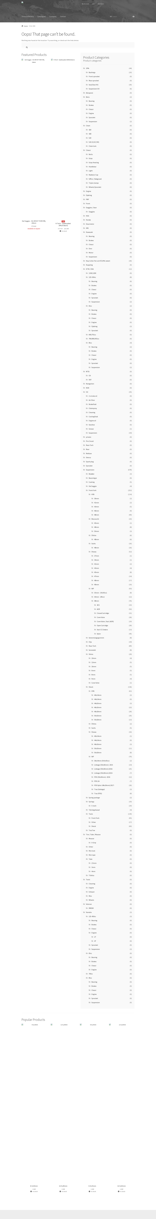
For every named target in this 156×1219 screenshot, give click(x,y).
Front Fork (95, 818)
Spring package (94, 798)
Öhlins (93, 535)
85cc (90, 343)
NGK (87, 388)
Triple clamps (94, 183)
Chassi (91, 109)
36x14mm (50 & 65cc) (101, 761)
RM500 (91, 908)
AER (98, 609)
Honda (88, 220)
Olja (90, 642)
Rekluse (89, 453)
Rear (87, 449)
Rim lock (92, 851)
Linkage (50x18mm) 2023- (103, 773)
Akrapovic (89, 93)
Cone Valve (101, 617)
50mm (96, 531)
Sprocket (92, 117)
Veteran (89, 904)
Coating (92, 482)
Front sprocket (94, 76)
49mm (96, 584)
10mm (93, 658)
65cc (90, 306)
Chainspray (93, 408)
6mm (93, 670)
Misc (90, 896)
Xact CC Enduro (102, 630)
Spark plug (90, 462)
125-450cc (92, 916)
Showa (93, 552)
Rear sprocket (94, 80)
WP (92, 589)
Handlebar (92, 167)
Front (88, 203)
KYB (92, 494)
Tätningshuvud (94, 810)
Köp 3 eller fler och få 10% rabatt (98, 261)
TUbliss (91, 875)
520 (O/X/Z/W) (94, 142)
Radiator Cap (93, 175)
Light (91, 171)
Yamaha (89, 912)
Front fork (92, 490)
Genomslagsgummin (96, 638)
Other (93, 822)
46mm (96, 511)
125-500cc (92, 277)
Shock (91, 687)
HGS (87, 216)
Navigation (90, 384)
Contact (63, 16)
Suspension (93, 121)
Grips (91, 158)
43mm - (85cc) (99, 597)
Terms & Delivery (28, 16)
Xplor (99, 634)
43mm (96, 507)
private (88, 437)
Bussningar (93, 478)
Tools (91, 814)
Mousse (91, 838)
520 (90, 138)
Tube (90, 859)
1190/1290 (92, 273)
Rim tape (92, 855)
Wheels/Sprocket (95, 187)
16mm (93, 666)
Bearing (91, 101)
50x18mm (97, 720)
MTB (87, 371)
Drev (90, 248)
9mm (93, 679)
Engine (91, 113)
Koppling (89, 265)
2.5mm (93, 863)
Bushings (92, 72)
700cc (91, 974)
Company (52, 16)
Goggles (92, 212)
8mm (93, 675)
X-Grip (93, 843)
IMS (87, 228)
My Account (85, 4)
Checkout (101, 4)
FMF (87, 199)
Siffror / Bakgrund (95, 179)
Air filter (92, 400)
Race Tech (89, 445)
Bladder (91, 474)
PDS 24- (97, 781)
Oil (90, 375)
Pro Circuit (90, 441)
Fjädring (89, 195)
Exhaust (92, 892)
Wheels (91, 900)
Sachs (93, 543)
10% (87, 68)
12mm (93, 662)
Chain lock (92, 146)
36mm (96, 498)
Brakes (91, 105)
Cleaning (92, 412)
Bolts (91, 154)
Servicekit (92, 650)
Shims (91, 654)
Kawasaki (89, 232)
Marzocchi (95, 519)
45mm (96, 523)
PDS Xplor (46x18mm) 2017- (104, 785)
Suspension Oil (94, 89)
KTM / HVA (90, 269)
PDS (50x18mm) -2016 (102, 777)
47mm (96, 576)
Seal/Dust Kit (93, 85)
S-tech (93, 806)
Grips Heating (94, 162)
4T (95, 941)
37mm (96, 556)
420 (90, 130)
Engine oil (92, 421)
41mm (96, 503)
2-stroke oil (93, 396)
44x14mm (97, 699)
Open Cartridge (102, 625)
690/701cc (92, 335)
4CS (98, 605)
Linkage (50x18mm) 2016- (103, 769)
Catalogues (41, 16)
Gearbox (92, 425)
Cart (93, 4)
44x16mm (97, 703)
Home (26, 26)
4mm (93, 871)
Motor (91, 253)
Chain (88, 126)
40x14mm (97, 695)
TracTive (92, 830)
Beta (87, 97)
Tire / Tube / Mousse (93, 834)
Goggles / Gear (91, 207)
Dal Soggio (93, 486)
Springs (91, 802)
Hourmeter (90, 224)
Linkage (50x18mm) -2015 (103, 765)
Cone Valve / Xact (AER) (105, 621)
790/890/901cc (94, 339)
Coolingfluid (93, 416)
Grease (91, 429)
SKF (90, 380)
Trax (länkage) (99, 789)
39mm (96, 560)
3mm (93, 867)
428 (90, 134)
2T (95, 937)
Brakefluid (92, 404)
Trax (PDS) (98, 793)
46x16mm (97, 707)
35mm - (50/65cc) (100, 593)
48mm (96, 515)
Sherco (88, 457)
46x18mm (97, 711)
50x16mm (97, 716)
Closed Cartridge (103, 613)
